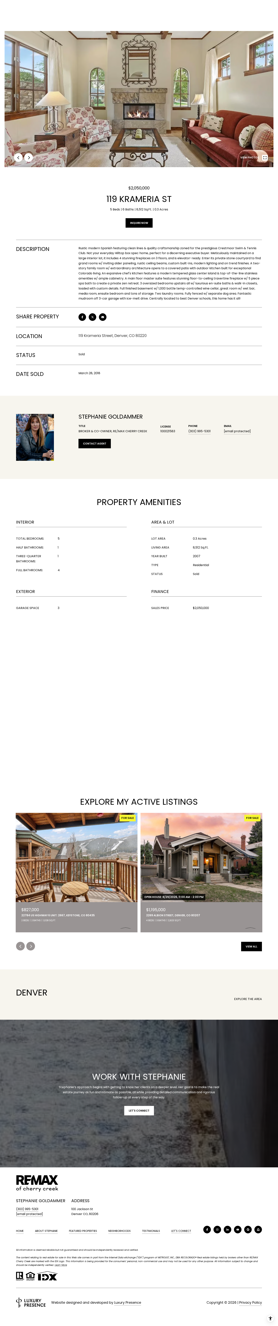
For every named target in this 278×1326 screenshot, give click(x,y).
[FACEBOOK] (207, 1229)
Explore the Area (248, 999)
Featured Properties (83, 1231)
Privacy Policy (250, 1302)
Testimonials (151, 1231)
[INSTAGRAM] (217, 1229)
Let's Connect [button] (139, 1111)
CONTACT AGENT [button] (94, 443)
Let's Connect (181, 1231)
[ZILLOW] (258, 1229)
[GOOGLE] (248, 1229)
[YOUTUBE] (238, 1229)
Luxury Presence (127, 1302)
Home (20, 1231)
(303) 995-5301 (199, 431)
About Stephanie (46, 1231)
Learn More (61, 1265)
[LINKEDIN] (227, 1229)
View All (251, 946)
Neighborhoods (119, 1231)
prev (18, 157)
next (28, 157)
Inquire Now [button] (139, 223)
